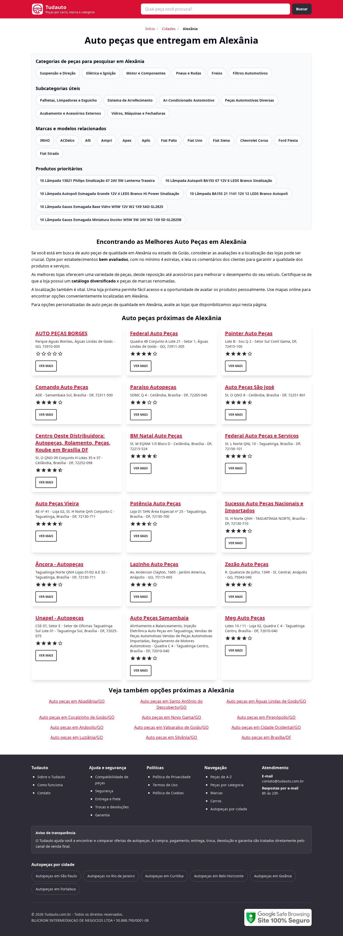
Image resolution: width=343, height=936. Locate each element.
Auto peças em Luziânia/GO (76, 737)
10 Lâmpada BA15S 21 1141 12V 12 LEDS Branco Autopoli (239, 193)
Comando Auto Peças (61, 387)
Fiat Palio (169, 140)
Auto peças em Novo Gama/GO (171, 717)
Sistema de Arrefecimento (130, 100)
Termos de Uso (165, 784)
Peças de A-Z (221, 776)
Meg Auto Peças (245, 617)
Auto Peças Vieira (57, 503)
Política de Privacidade (172, 776)
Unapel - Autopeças (59, 617)
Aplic (146, 140)
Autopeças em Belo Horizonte (219, 876)
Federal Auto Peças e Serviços (262, 435)
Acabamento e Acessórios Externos (70, 113)
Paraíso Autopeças (153, 387)
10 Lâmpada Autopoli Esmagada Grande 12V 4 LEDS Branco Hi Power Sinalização (109, 193)
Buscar (302, 9)
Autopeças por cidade (228, 809)
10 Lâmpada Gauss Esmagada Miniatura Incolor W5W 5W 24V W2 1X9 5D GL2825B (110, 219)
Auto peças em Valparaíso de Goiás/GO (171, 727)
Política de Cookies (168, 792)
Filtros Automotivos (250, 73)
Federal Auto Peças (154, 333)
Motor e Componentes (145, 73)
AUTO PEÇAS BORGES (61, 333)
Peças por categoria (227, 784)
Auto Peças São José (249, 387)
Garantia (102, 815)
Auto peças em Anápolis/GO (76, 727)
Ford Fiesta (288, 140)
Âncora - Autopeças (59, 564)
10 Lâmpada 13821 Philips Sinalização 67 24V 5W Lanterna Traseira (97, 180)
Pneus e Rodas (188, 73)
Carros (215, 801)
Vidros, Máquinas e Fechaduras (138, 113)
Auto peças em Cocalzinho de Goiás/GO (77, 717)
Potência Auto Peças (155, 503)
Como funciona (50, 784)
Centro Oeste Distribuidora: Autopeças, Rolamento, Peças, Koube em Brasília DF (72, 442)
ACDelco (67, 140)
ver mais (46, 366)
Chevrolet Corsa (254, 140)
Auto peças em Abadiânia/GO (77, 701)
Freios (217, 73)
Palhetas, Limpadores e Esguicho (68, 100)
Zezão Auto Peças (246, 564)
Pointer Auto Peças (248, 333)
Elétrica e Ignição (101, 73)
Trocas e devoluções (112, 807)
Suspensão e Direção (58, 73)
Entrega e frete (108, 799)
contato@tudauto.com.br (283, 781)
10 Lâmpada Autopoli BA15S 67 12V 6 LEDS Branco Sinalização (218, 180)
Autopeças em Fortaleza (56, 889)
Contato (43, 792)
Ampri (106, 140)
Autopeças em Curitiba (164, 876)
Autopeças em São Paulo (56, 876)
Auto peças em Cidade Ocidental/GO (266, 727)
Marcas (216, 792)
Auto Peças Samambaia (159, 617)
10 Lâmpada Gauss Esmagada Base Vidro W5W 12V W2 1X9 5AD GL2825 (101, 206)
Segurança (104, 790)
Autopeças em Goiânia (273, 876)
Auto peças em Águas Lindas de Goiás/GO (266, 701)
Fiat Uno (195, 140)
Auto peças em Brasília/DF (266, 737)
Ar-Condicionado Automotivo (188, 100)
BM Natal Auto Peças (156, 435)
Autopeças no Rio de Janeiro (111, 876)
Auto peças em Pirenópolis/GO (266, 717)
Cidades (169, 28)
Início (150, 28)
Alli (88, 140)
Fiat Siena (221, 140)
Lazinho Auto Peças (154, 564)
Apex (127, 140)
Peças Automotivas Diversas (249, 100)
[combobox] (215, 9)
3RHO (45, 140)
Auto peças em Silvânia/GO (171, 737)
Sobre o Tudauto (51, 776)
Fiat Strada (49, 153)
